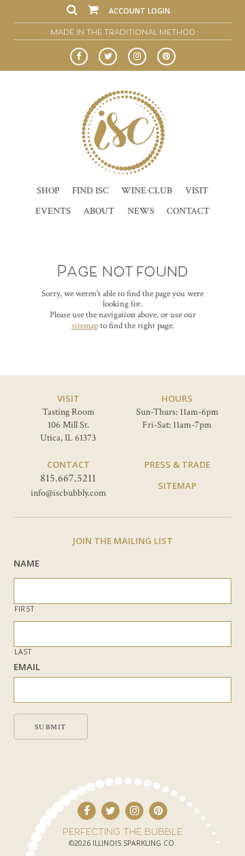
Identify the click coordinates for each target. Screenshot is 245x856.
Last (23, 652)
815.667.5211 (68, 478)
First (24, 609)
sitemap (84, 326)
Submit (51, 727)
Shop (48, 190)
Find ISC (90, 190)
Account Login (139, 11)
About (98, 210)
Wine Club (146, 190)
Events (53, 210)
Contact (188, 210)
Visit (196, 190)
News (140, 210)
